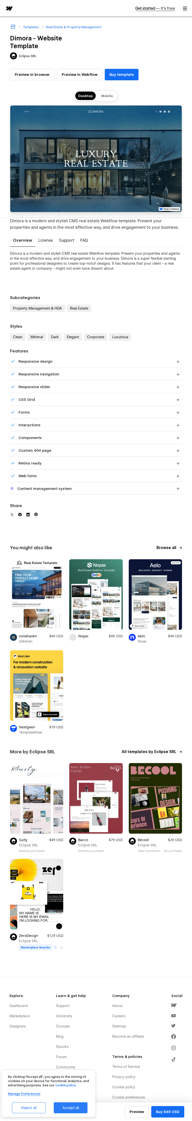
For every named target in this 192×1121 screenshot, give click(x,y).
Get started (155, 8)
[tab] (22, 240)
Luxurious (120, 337)
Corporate (95, 337)
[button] (185, 8)
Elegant (73, 337)
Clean (17, 337)
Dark (55, 337)
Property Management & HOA (37, 308)
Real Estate (79, 308)
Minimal (36, 337)
